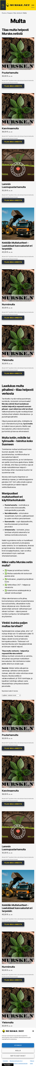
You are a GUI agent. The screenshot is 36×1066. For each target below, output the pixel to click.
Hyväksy (18, 1045)
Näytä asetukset (18, 1056)
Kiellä (18, 1050)
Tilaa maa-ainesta (13, 86)
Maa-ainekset (17, 13)
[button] (33, 1031)
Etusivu (4, 13)
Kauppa (9, 13)
